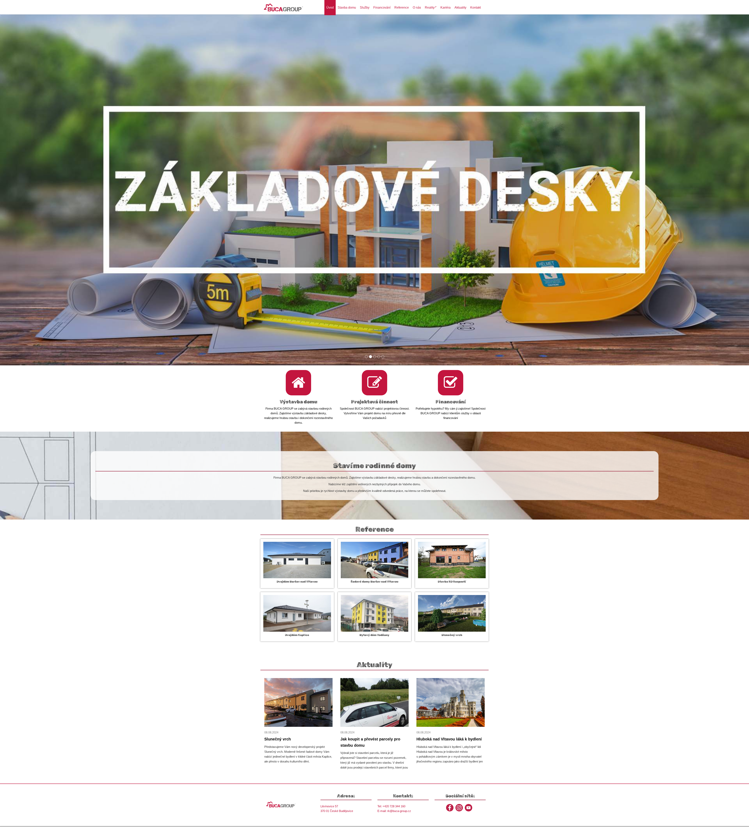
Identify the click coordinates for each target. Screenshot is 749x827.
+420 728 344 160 (393, 806)
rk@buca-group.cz (399, 811)
